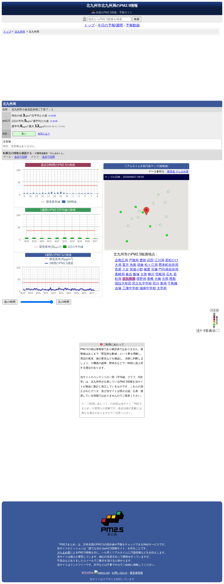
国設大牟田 (123, 283)
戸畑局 (134, 260)
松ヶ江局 (151, 265)
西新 (172, 279)
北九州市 (20, 31)
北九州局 (128, 279)
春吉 (129, 274)
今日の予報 (106, 25)
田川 (156, 283)
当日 (16, 156)
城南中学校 (148, 288)
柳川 (151, 274)
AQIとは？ (44, 133)
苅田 (150, 260)
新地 (163, 283)
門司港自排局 (168, 269)
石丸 (169, 274)
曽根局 (160, 274)
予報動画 (133, 25)
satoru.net (104, 572)
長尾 (118, 269)
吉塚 (118, 288)
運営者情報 (136, 572)
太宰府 (162, 288)
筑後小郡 (136, 269)
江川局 (159, 260)
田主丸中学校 (142, 283)
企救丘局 (121, 260)
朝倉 (140, 265)
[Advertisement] (112, 66)
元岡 (165, 279)
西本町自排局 (168, 265)
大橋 (157, 279)
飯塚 (136, 274)
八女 (125, 269)
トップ (89, 25)
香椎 (150, 279)
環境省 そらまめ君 (178, 171)
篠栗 (147, 269)
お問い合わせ (120, 572)
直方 (125, 265)
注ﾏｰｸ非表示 (206, 331)
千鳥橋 (172, 283)
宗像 (154, 269)
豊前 (143, 260)
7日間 (23, 156)
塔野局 (141, 279)
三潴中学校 (130, 288)
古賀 (143, 274)
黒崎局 (120, 274)
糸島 (133, 265)
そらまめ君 (63, 552)
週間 (119, 25)
